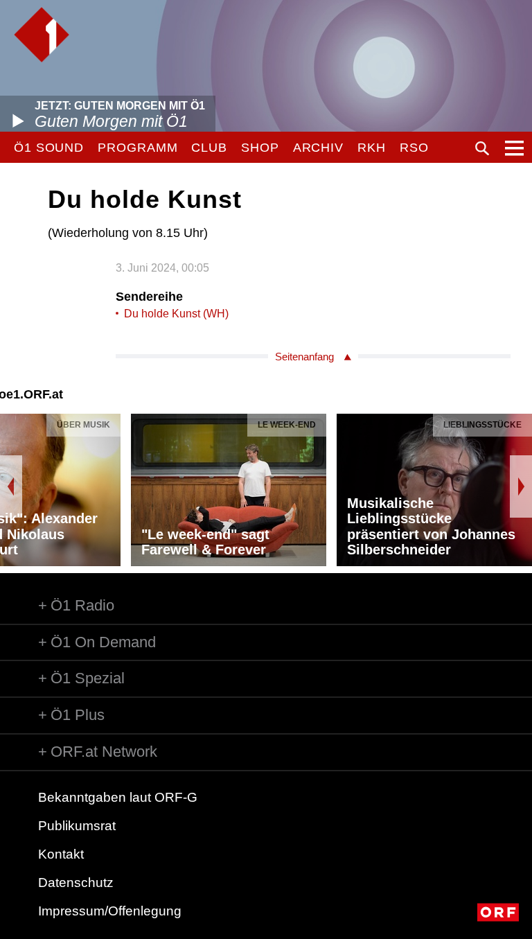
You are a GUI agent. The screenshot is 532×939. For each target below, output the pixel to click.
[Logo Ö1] (41, 34)
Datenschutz (76, 882)
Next (521, 486)
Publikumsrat (77, 825)
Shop (260, 148)
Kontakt (61, 854)
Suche (482, 148)
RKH (371, 148)
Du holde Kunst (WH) (176, 313)
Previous (11, 486)
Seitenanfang (304, 356)
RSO (414, 148)
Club (209, 148)
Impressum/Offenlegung (109, 911)
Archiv (318, 148)
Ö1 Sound (49, 148)
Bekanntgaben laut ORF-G (117, 797)
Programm (137, 148)
